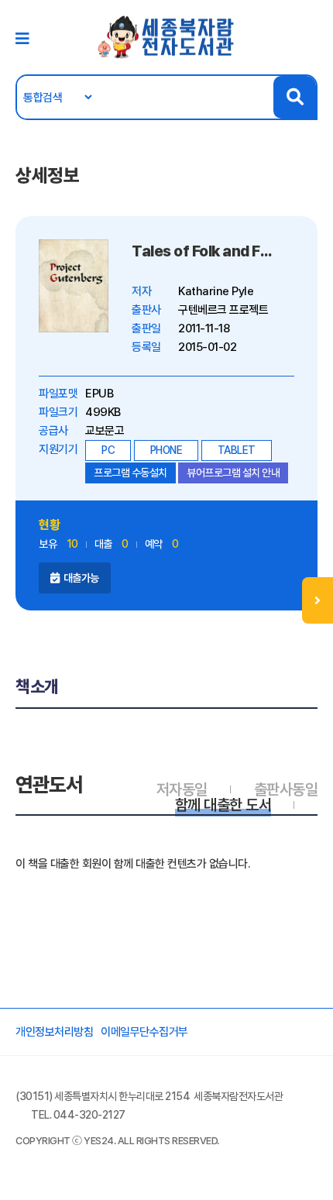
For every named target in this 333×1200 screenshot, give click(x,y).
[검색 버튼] (294, 97)
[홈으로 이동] (166, 36)
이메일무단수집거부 (144, 1032)
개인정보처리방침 (54, 1032)
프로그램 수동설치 (130, 472)
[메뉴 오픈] (317, 600)
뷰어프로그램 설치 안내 (233, 472)
